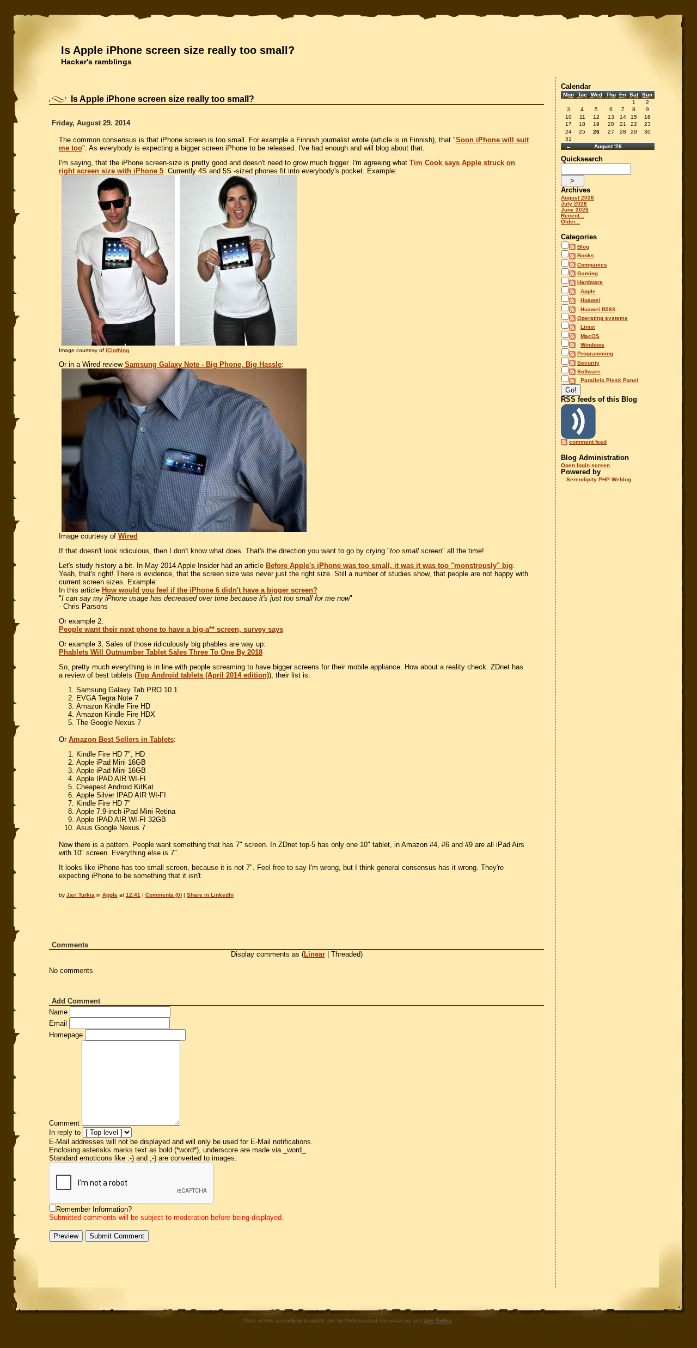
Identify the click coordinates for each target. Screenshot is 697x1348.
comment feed (588, 442)
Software (589, 371)
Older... (570, 222)
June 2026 (575, 210)
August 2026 (577, 198)
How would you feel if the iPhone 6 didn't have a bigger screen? (209, 590)
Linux (587, 327)
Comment (64, 1123)
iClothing (117, 350)
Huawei (590, 300)
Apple (110, 895)
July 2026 (574, 204)
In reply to (65, 1132)
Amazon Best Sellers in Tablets (121, 739)
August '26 (608, 146)
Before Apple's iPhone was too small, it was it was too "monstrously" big (389, 565)
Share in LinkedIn (210, 895)
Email (58, 1023)
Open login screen (585, 465)
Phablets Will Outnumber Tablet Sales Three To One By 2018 (160, 652)
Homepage (66, 1035)
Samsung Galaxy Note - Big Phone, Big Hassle (203, 364)
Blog (583, 247)
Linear (314, 954)
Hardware (590, 282)
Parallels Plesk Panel (609, 380)
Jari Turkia (80, 895)
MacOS (590, 336)
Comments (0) (163, 895)
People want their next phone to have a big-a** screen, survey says (171, 629)
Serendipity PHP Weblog (598, 479)
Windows (592, 345)
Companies (592, 265)
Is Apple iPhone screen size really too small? (178, 50)
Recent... (572, 216)
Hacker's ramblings (96, 61)
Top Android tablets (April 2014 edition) (203, 675)
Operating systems (602, 318)
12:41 (133, 895)
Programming (595, 353)
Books (585, 255)
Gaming (587, 273)
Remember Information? (94, 1209)
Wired (128, 536)
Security (588, 363)
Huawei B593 (597, 309)
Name (58, 1012)
